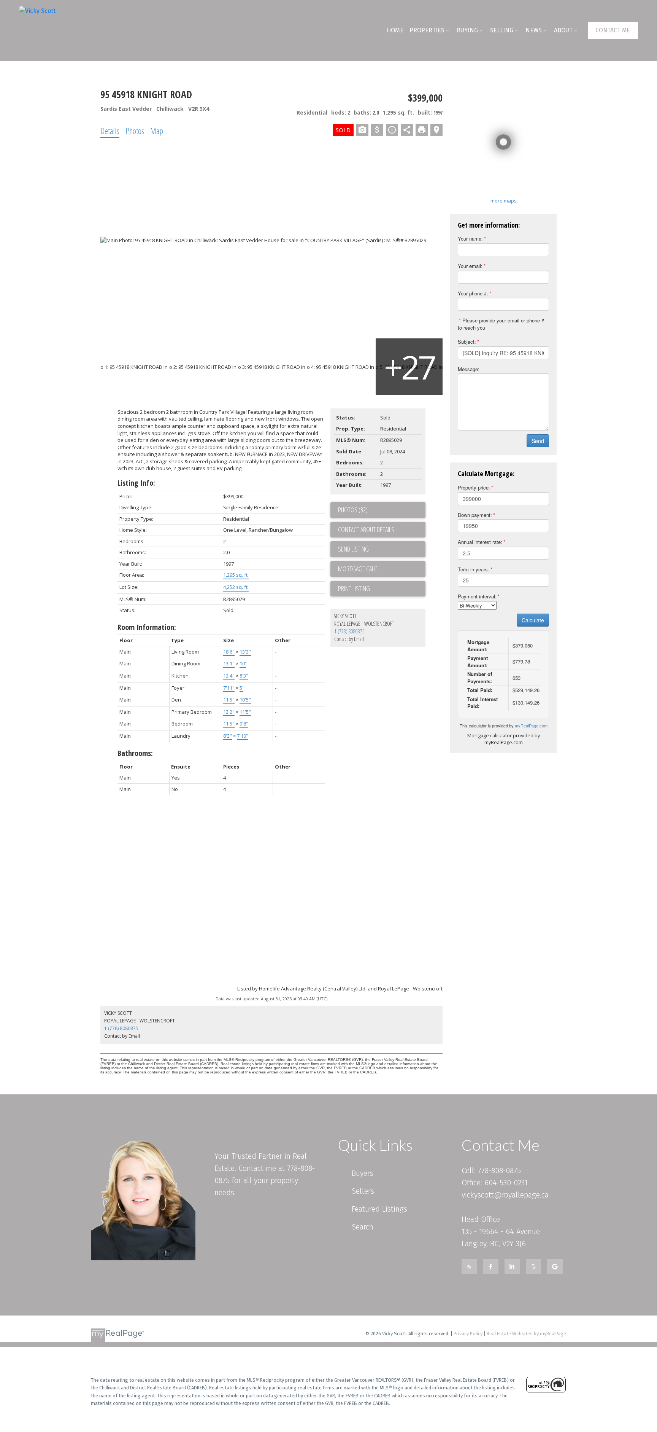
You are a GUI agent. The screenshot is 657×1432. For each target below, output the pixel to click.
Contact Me (612, 30)
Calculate (533, 620)
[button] (613, 30)
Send (538, 441)
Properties (426, 30)
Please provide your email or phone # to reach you (501, 324)
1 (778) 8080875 (349, 631)
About (563, 30)
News (533, 30)
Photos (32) (353, 509)
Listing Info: (136, 483)
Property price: (474, 487)
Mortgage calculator (381, 569)
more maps (503, 200)
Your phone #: (473, 293)
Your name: (470, 238)
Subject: (467, 341)
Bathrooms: (135, 753)
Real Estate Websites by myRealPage (526, 1333)
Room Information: (146, 627)
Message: (468, 369)
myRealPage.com (531, 725)
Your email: (470, 265)
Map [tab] (156, 130)
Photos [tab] (134, 130)
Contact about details (366, 529)
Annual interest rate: (480, 541)
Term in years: (473, 569)
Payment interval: (477, 596)
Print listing (354, 588)
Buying (467, 30)
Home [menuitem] (395, 30)
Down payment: (475, 514)
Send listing (353, 548)
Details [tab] (109, 130)
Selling (501, 30)
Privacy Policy (468, 1333)
